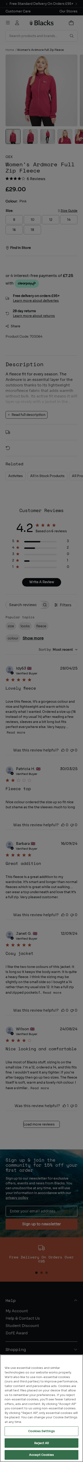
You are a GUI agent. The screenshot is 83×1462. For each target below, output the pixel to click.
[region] (41, 1408)
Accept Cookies (41, 1455)
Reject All (41, 1443)
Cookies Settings (41, 1431)
